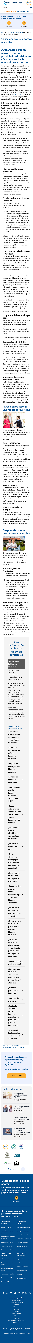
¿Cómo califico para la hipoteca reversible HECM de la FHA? (14, 794)
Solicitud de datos (16, 1307)
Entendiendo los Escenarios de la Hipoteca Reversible (14, 1034)
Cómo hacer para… (22, 1278)
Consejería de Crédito (21, 1222)
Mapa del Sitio (16, 1322)
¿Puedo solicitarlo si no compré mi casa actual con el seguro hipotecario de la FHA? (14, 814)
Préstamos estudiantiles (8, 1250)
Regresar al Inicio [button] (14, 1169)
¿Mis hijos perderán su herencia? (13, 990)
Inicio (3, 32)
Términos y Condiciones (16, 1302)
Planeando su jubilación (23, 1235)
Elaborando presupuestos (23, 1227)
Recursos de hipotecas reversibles (13, 779)
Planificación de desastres (24, 1238)
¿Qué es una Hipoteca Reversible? (22, 1107)
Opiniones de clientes (23, 1242)
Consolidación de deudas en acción (8, 1237)
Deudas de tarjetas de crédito (7, 1263)
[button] (29, 3)
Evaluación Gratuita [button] (16, 1076)
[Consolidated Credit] (13, 3)
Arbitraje (16, 1304)
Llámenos (9, 26)
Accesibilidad (16, 1318)
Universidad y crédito (7, 1278)
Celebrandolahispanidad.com (16, 1298)
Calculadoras (20, 1263)
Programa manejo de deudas (7, 1269)
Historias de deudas (22, 1246)
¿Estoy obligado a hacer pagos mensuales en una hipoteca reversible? (13, 861)
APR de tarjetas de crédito (8, 1259)
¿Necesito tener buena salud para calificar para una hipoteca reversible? (14, 928)
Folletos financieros (22, 1270)
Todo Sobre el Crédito (6, 1254)
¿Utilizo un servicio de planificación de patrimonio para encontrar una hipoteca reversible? (14, 948)
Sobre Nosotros (16, 1313)
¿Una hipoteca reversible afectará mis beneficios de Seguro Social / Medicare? (14, 976)
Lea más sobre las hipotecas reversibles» (15, 727)
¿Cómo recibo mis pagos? (13, 999)
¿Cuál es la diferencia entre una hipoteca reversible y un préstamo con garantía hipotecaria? (14, 1015)
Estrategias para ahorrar (23, 1231)
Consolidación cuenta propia (7, 1232)
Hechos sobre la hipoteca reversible (13, 664)
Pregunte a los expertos (23, 1259)
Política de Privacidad (16, 1300)
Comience (24, 26)
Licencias (16, 1309)
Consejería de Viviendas (15, 32)
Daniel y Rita (20, 1274)
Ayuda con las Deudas (6, 1222)
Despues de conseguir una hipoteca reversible (14, 767)
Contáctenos (16, 1311)
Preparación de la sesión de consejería (21, 1118)
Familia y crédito (5, 1282)
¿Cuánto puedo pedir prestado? (14, 962)
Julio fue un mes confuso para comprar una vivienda (22, 1130)
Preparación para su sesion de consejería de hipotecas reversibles (14, 737)
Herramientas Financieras (21, 1254)
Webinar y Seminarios (22, 1266)
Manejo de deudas (6, 1227)
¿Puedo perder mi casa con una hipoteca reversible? (14, 877)
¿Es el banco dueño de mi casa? (13, 846)
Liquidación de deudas (7, 1242)
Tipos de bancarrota (6, 1246)
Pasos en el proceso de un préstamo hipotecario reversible (14, 753)
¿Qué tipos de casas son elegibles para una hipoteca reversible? (14, 833)
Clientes (16, 1316)
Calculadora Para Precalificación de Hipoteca (20, 1095)
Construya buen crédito (7, 1274)
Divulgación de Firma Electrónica (16, 1320)
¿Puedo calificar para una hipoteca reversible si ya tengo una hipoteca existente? (14, 894)
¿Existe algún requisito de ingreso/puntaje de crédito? (14, 912)
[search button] (9, 7)
